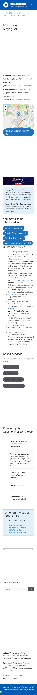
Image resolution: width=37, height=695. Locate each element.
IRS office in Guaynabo (17, 532)
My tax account (11, 373)
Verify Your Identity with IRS (18, 243)
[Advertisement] (18, 52)
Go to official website (21, 100)
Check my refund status (14, 386)
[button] (18, 114)
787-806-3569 (25, 86)
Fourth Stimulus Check (15, 233)
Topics (19, 290)
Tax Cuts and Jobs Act (24, 280)
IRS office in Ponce (16, 525)
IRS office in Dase (15, 530)
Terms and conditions (11, 690)
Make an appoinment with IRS (17, 132)
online (10, 342)
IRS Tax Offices (8, 13)
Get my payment (11, 367)
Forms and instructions (13, 379)
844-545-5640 (25, 89)
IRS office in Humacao (17, 528)
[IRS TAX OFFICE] (15, 5)
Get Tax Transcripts (14, 238)
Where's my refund (13, 228)
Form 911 (13, 294)
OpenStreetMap (22, 127)
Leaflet (15, 127)
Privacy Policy (28, 687)
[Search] (31, 589)
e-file (12, 309)
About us (23, 690)
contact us (23, 678)
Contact (30, 690)
